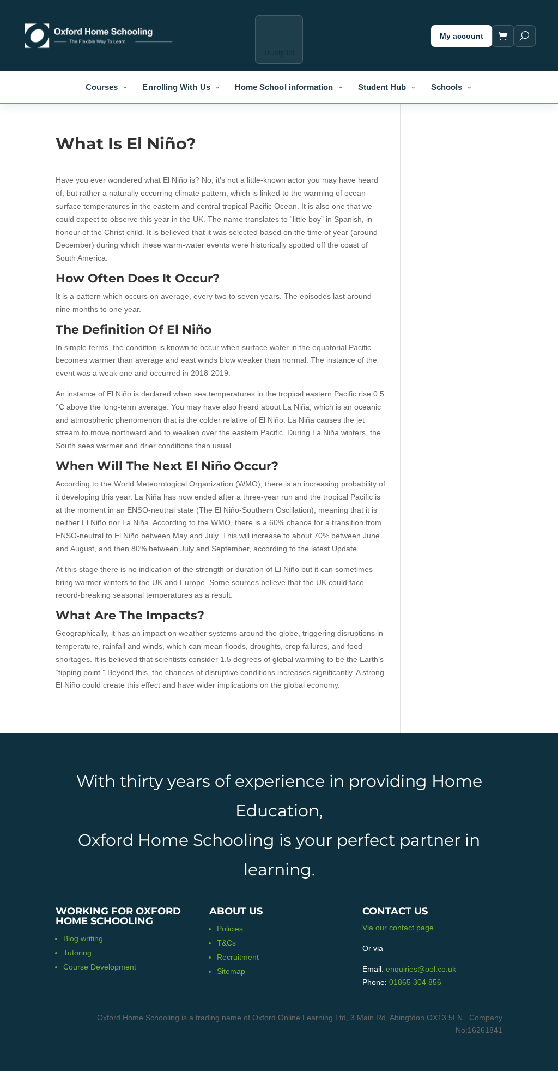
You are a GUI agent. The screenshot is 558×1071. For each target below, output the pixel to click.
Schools (447, 87)
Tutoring (77, 952)
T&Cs (226, 942)
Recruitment (238, 957)
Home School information (284, 87)
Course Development (99, 966)
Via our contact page (398, 927)
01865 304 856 (415, 982)
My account (461, 36)
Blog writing (83, 938)
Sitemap (231, 971)
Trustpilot (279, 52)
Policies (230, 928)
